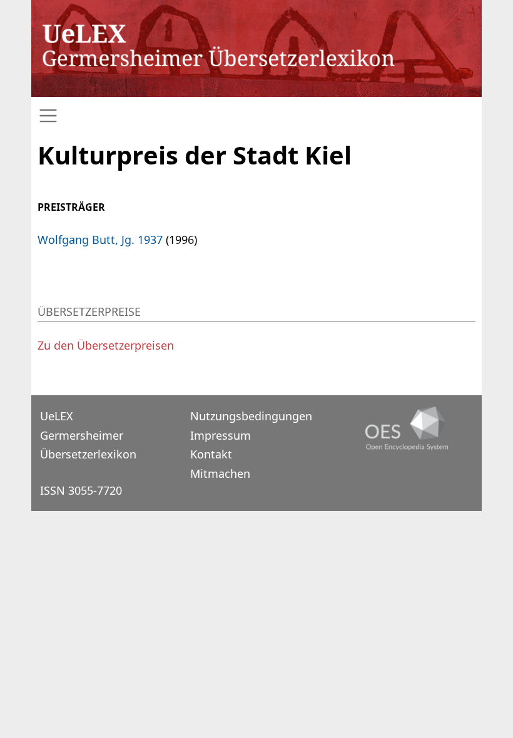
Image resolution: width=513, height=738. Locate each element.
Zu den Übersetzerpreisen (106, 345)
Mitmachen (220, 473)
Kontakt (211, 454)
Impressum (220, 435)
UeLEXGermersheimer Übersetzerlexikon (88, 435)
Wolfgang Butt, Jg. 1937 (100, 239)
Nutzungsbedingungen (251, 415)
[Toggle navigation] (256, 116)
